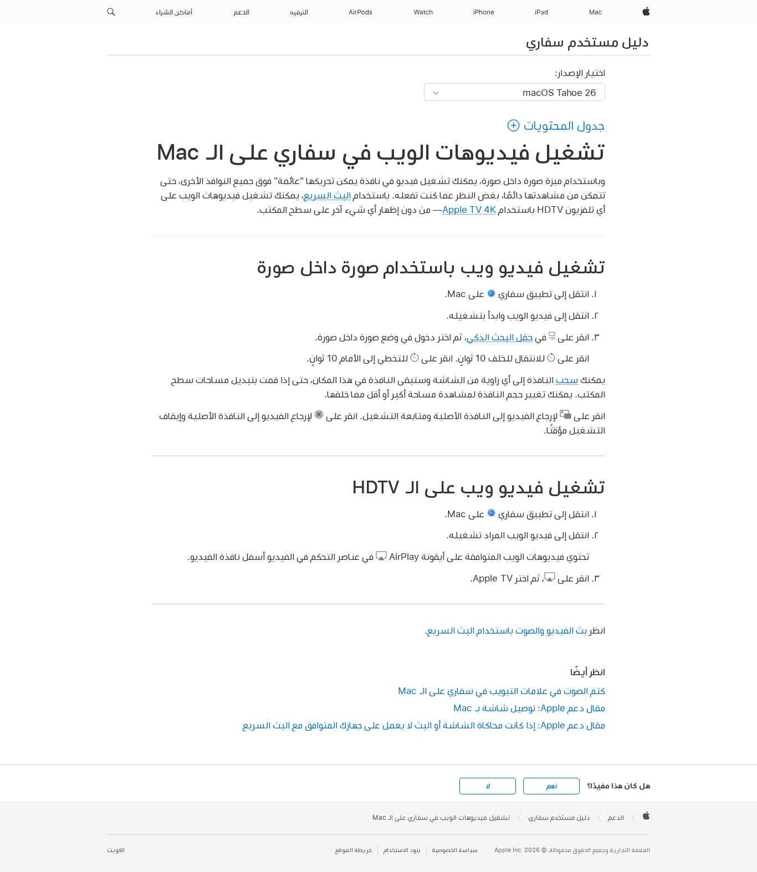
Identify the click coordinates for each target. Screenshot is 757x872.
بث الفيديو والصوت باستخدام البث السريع (507, 630)
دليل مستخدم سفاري (587, 41)
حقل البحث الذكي (500, 336)
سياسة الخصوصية (455, 850)
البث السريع (327, 195)
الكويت (116, 850)
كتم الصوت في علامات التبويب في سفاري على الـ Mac (501, 690)
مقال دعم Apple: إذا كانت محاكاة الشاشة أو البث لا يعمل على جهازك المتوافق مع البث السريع (424, 725)
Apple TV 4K (469, 209)
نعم (551, 786)
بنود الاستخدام (402, 850)
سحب (567, 379)
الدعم (616, 817)
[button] (111, 12)
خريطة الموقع (353, 850)
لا (488, 786)
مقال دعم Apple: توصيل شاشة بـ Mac (529, 707)
